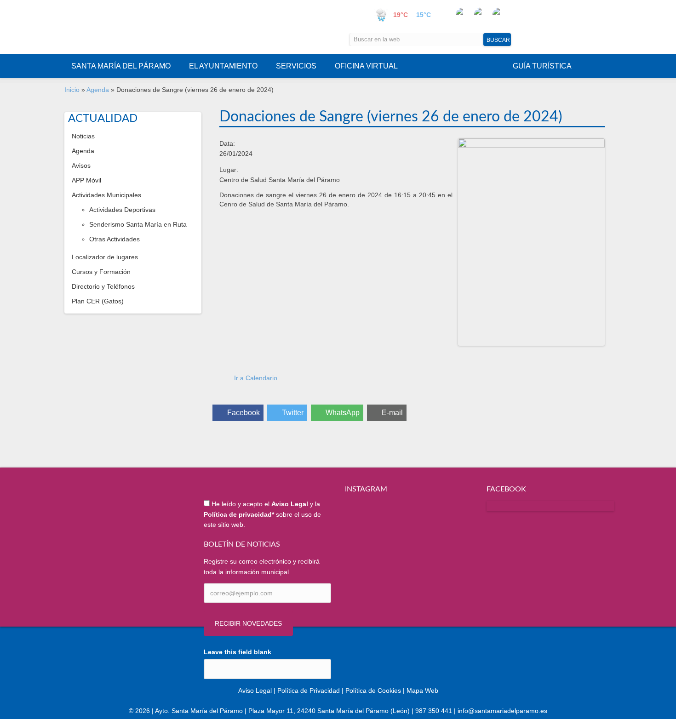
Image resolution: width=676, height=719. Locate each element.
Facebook (243, 413)
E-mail (392, 413)
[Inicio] (156, 27)
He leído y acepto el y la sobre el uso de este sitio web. (262, 514)
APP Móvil (86, 180)
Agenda (97, 89)
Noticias (83, 136)
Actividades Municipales (106, 195)
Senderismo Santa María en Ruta (138, 224)
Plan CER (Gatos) (98, 301)
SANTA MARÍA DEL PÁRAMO (121, 66)
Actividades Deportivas (122, 209)
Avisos (81, 165)
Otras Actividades (114, 239)
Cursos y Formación (101, 271)
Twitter (293, 413)
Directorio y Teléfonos (103, 286)
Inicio (72, 89)
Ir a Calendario (255, 378)
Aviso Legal (255, 690)
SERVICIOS (296, 66)
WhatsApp (343, 413)
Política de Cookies (373, 690)
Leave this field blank (237, 652)
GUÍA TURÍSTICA (542, 66)
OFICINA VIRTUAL (366, 66)
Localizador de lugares (105, 257)
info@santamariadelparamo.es (502, 710)
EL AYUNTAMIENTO (223, 66)
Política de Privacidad (308, 690)
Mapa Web (422, 690)
